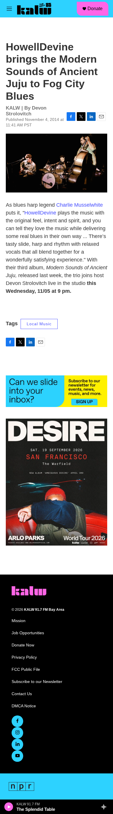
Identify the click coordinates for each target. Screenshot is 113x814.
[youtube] (17, 756)
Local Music (39, 323)
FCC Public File (26, 669)
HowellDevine (40, 213)
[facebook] (17, 721)
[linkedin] (17, 744)
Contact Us (22, 694)
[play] (8, 807)
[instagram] (17, 733)
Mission (18, 621)
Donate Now (23, 645)
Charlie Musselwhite (79, 205)
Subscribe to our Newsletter (37, 681)
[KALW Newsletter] (56, 391)
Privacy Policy (24, 657)
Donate (95, 8)
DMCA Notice (24, 706)
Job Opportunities (28, 633)
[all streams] (105, 807)
